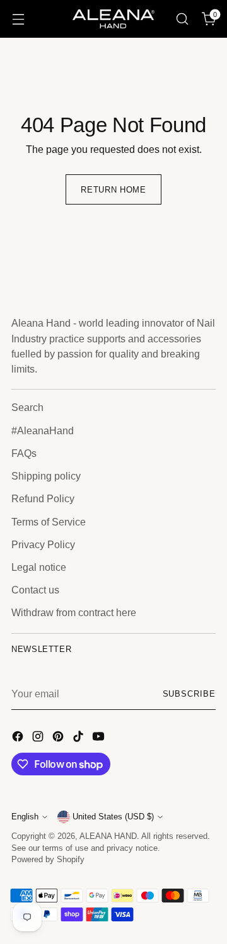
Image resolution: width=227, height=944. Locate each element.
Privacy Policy (43, 544)
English (24, 816)
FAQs (24, 453)
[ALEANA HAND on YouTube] (99, 738)
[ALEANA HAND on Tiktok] (79, 738)
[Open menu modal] (18, 19)
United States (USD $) (113, 816)
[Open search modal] (182, 19)
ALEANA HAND (108, 836)
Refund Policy (42, 498)
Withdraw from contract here (73, 612)
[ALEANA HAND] (113, 18)
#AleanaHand (42, 430)
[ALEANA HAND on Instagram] (39, 738)
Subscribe (189, 694)
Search (27, 407)
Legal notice (38, 567)
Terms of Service (48, 521)
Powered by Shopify (47, 859)
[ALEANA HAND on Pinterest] (59, 738)
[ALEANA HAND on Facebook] (18, 738)
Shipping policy (46, 475)
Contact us (35, 589)
